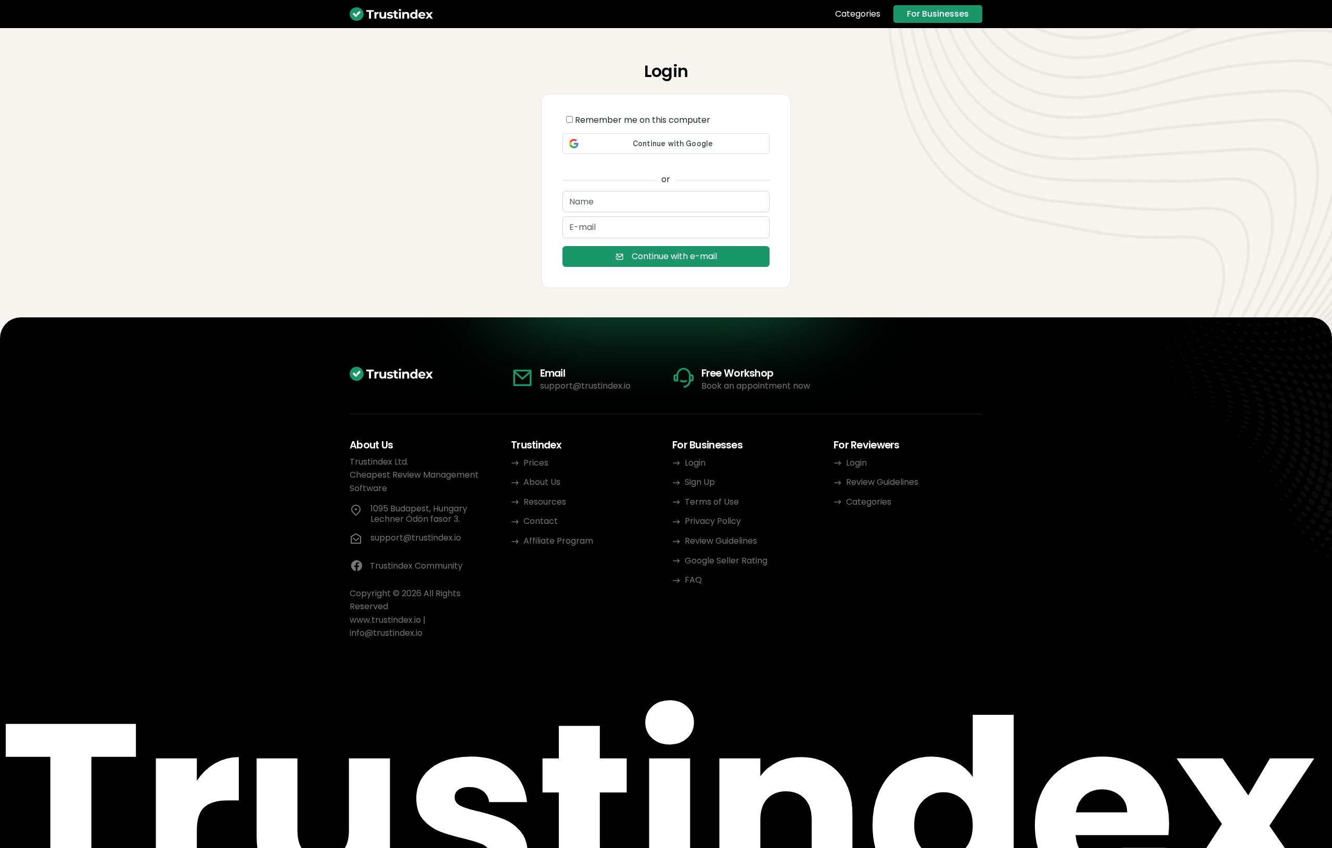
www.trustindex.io (385, 620)
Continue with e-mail (674, 256)
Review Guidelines (721, 541)
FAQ (693, 580)
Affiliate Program (558, 541)
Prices (535, 463)
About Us (541, 482)
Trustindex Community (416, 566)
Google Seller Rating (726, 561)
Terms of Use (712, 502)
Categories (857, 14)
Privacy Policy (713, 521)
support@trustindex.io (585, 386)
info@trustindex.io (386, 633)
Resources (544, 502)
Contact (540, 521)
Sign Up (700, 482)
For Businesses (938, 14)
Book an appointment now (755, 386)
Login (695, 463)
